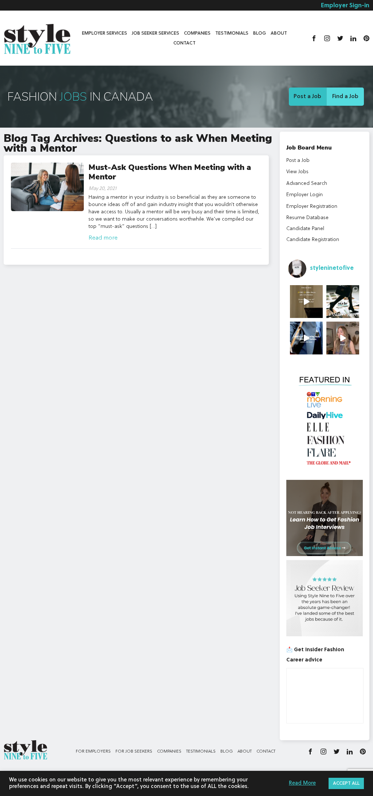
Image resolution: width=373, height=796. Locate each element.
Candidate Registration (312, 239)
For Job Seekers (133, 751)
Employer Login (304, 194)
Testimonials (231, 33)
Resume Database (307, 217)
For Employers (93, 751)
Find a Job (345, 97)
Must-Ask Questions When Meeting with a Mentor (170, 172)
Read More (302, 783)
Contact (184, 43)
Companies (197, 33)
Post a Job (307, 97)
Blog (259, 33)
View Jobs (297, 171)
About (279, 33)
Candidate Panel (305, 228)
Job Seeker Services (155, 33)
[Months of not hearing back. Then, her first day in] (306, 338)
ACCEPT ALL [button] (346, 783)
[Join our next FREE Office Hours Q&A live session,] (306, 301)
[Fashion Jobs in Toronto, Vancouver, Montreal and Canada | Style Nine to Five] (37, 37)
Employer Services (104, 33)
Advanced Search (306, 183)
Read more (103, 238)
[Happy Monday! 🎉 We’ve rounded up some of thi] (342, 301)
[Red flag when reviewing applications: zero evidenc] (342, 338)
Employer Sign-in (345, 6)
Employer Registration (311, 206)
